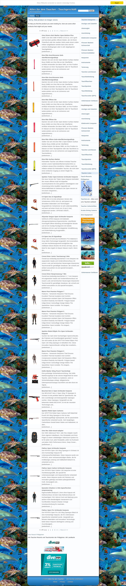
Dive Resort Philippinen (36, 534)
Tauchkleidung (86, 91)
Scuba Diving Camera (89, 210)
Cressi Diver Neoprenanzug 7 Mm (54, 274)
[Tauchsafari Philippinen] (88, 269)
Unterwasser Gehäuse (89, 101)
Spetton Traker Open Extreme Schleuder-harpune (60, 177)
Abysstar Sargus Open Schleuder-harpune (57, 216)
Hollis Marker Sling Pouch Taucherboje (56, 371)
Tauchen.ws (85, 199)
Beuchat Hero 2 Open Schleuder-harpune (57, 391)
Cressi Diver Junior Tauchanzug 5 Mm (56, 256)
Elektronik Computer (89, 38)
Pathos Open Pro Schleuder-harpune (55, 510)
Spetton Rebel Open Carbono (52, 411)
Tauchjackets (86, 86)
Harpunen (85, 58)
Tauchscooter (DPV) (88, 96)
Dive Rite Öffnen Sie (49, 100)
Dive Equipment (87, 215)
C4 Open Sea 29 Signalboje (52, 236)
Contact (70, 582)
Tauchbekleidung (87, 77)
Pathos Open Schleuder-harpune (54, 448)
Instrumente (85, 62)
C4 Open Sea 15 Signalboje (52, 197)
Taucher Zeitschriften (89, 206)
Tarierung (84, 67)
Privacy (62, 582)
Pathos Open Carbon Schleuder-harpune (57, 468)
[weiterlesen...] (47, 51)
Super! (117, 3)
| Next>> (63, 31)
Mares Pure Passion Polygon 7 (53, 291)
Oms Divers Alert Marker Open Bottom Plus (58, 35)
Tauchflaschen (86, 81)
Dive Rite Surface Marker (51, 159)
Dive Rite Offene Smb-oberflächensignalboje (58, 139)
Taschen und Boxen (88, 72)
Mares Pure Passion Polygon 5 (53, 311)
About (55, 582)
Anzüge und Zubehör (89, 24)
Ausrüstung (85, 33)
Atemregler (85, 28)
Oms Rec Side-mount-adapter (52, 431)
